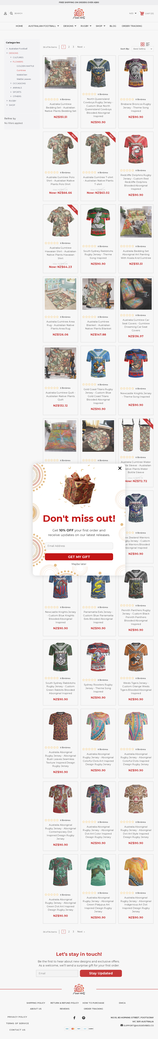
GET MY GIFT (79, 557)
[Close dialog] (120, 468)
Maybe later (79, 564)
